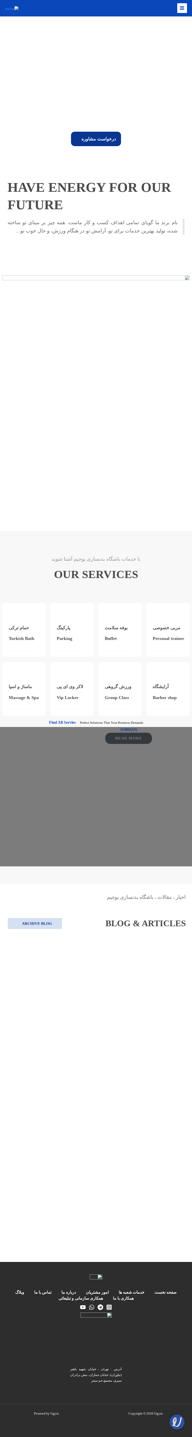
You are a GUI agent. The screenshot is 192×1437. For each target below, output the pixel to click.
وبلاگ (19, 1292)
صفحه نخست (165, 1292)
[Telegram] (100, 1307)
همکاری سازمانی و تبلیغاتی (80, 1298)
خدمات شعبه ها (131, 1292)
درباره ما (69, 1292)
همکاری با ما (123, 1298)
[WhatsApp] (91, 1307)
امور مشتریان (97, 1292)
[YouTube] (83, 1307)
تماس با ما (43, 1292)
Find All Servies (63, 722)
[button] (4, 74)
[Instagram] (109, 1307)
